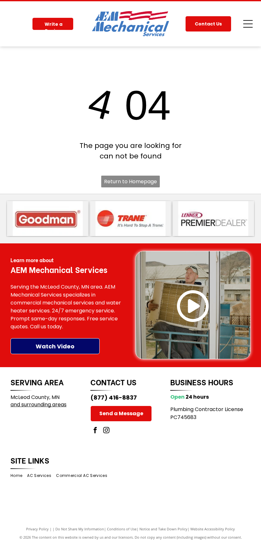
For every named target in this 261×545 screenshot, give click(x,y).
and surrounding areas (39, 404)
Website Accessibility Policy (212, 529)
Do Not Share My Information (79, 529)
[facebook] (95, 431)
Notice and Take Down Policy (163, 529)
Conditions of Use (122, 529)
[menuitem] (19, 476)
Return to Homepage (130, 181)
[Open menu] (248, 24)
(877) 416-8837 (113, 398)
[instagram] (106, 431)
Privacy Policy (37, 529)
